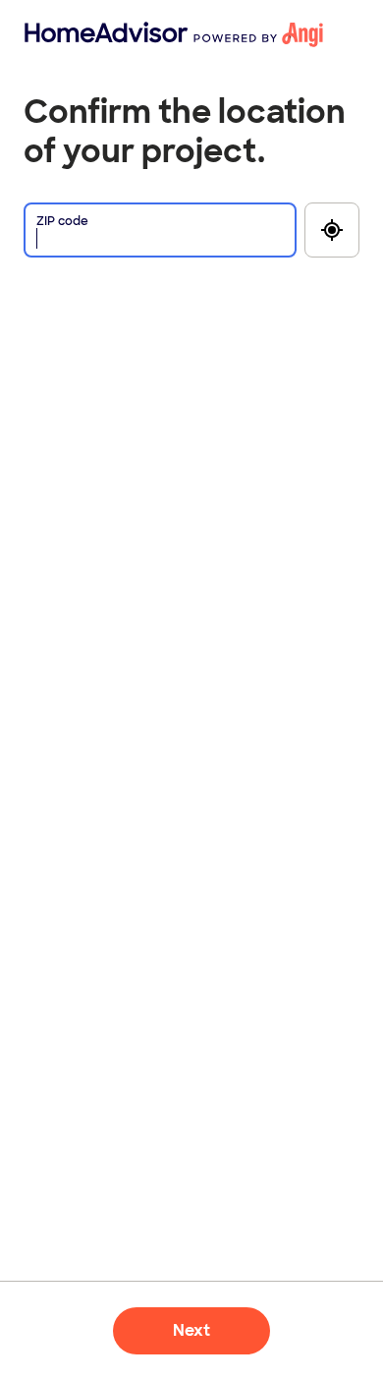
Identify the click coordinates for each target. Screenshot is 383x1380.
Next (191, 1330)
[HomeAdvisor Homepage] (56, 34)
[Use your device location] (331, 230)
